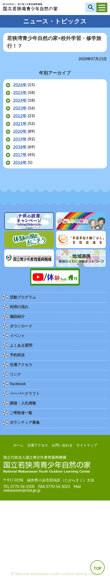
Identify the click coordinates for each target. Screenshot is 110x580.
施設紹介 (17, 317)
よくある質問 (21, 345)
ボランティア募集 (25, 422)
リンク (15, 374)
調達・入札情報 (23, 403)
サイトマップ (86, 445)
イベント (17, 336)
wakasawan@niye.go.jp (22, 490)
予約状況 (17, 355)
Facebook (18, 384)
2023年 (20, 108)
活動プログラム (23, 297)
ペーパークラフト (25, 394)
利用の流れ (19, 307)
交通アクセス (21, 365)
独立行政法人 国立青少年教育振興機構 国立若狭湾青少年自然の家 (30, 9)
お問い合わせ (62, 445)
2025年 (20, 93)
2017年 (20, 155)
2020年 (20, 132)
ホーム (18, 445)
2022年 (20, 116)
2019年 (20, 139)
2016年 (20, 163)
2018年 (20, 147)
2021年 (20, 124)
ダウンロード (21, 326)
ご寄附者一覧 (21, 413)
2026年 (20, 85)
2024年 (20, 100)
